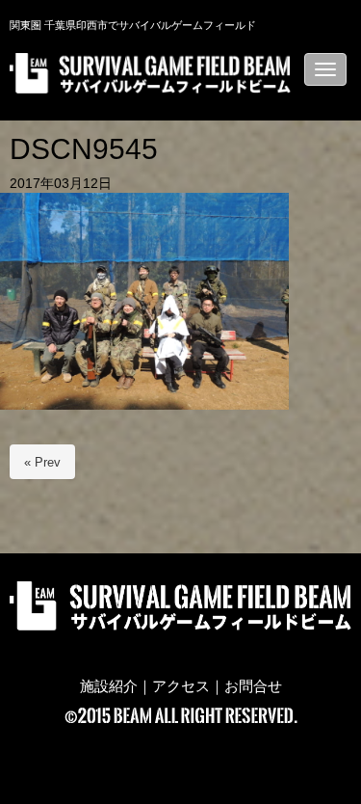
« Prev (42, 462)
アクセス (181, 686)
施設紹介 (109, 686)
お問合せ (253, 686)
